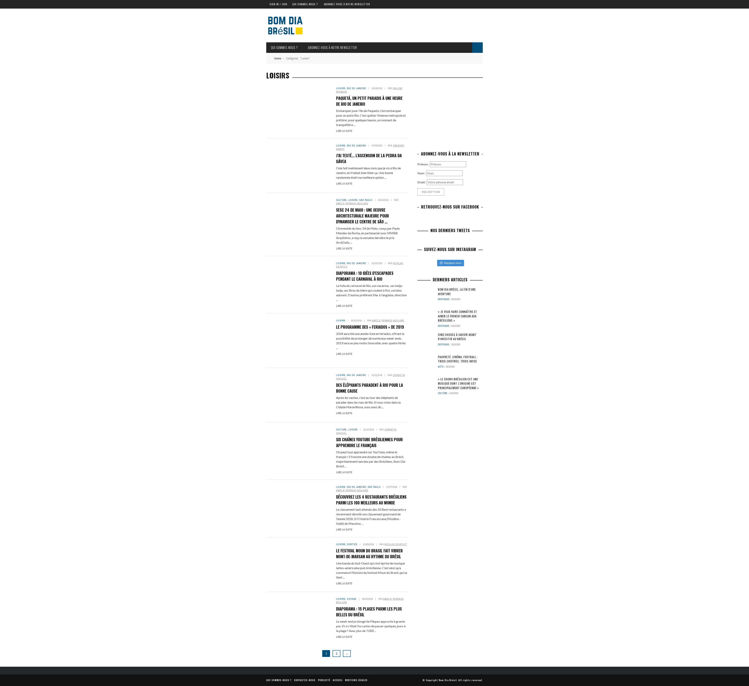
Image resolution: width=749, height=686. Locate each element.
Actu (441, 366)
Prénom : (423, 164)
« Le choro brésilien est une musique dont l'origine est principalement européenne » (458, 383)
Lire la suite (344, 130)
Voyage (352, 599)
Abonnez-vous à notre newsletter (347, 4)
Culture (341, 200)
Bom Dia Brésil (448, 680)
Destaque (443, 299)
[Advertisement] (450, 114)
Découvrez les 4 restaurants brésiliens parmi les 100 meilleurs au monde (371, 500)
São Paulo (365, 200)
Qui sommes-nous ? (305, 4)
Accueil (338, 680)
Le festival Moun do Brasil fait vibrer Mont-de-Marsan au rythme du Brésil (369, 553)
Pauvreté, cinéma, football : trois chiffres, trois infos (458, 359)
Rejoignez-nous (452, 262)
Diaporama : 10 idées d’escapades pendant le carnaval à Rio (364, 276)
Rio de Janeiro (356, 88)
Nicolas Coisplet (395, 544)
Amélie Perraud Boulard (352, 203)
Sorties (352, 544)
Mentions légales (356, 680)
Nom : (421, 173)
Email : (422, 182)
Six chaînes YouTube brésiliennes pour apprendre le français (369, 442)
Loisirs (340, 88)
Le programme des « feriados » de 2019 (370, 327)
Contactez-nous (304, 680)
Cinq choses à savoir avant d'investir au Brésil (457, 336)
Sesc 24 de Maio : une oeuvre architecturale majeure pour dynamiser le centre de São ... (362, 216)
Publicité (324, 680)
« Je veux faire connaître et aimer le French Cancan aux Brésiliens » (457, 315)
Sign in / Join (278, 4)
